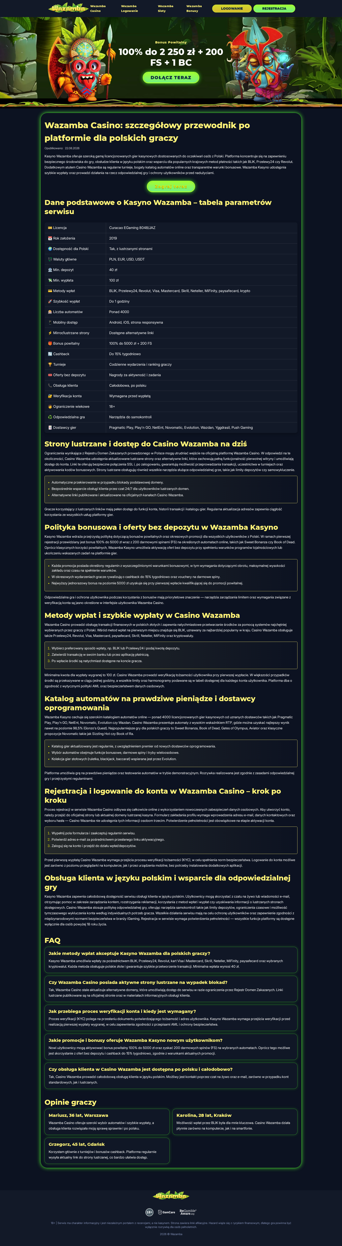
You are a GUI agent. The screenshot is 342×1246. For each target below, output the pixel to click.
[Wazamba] (68, 8)
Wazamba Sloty (166, 8)
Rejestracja (274, 8)
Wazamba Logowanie (129, 8)
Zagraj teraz (171, 186)
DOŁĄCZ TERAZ (171, 77)
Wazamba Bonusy (194, 8)
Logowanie (232, 8)
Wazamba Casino (98, 8)
